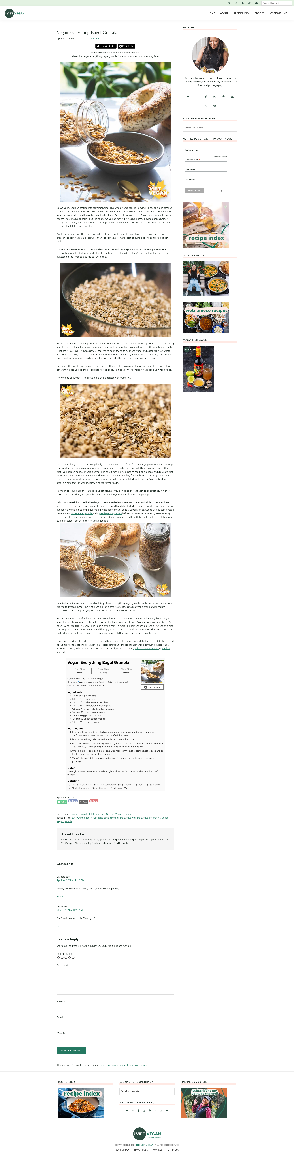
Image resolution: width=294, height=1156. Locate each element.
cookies (166, 648)
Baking (74, 814)
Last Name (190, 179)
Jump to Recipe (107, 46)
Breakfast (84, 814)
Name (61, 1001)
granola (121, 817)
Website (61, 1033)
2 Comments (93, 38)
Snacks (110, 814)
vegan (165, 817)
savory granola (134, 817)
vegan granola (64, 821)
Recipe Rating (64, 953)
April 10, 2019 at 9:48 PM (70, 880)
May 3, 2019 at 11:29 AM (70, 910)
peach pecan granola (110, 513)
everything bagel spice (103, 817)
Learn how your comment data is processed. (124, 1065)
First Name (190, 170)
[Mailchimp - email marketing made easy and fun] (222, 191)
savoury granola (152, 817)
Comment (63, 965)
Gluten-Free (98, 814)
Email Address (192, 159)
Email (60, 1017)
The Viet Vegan (145, 1145)
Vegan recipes (123, 814)
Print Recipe (128, 46)
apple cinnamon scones (146, 648)
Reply (60, 896)
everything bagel (81, 817)
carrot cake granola (82, 513)
